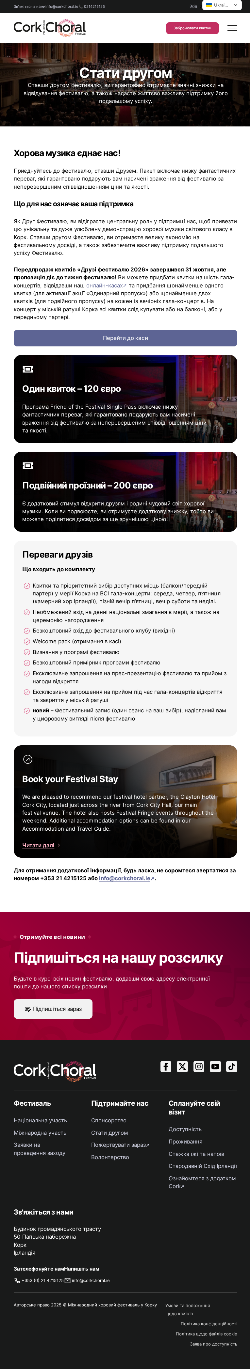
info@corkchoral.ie (61, 6)
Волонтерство (110, 1157)
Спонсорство (108, 1120)
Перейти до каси (125, 338)
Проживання (185, 1141)
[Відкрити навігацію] (232, 28)
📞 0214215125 (91, 6)
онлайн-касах (104, 285)
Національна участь (40, 1120)
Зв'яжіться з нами (29, 6)
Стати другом (109, 1132)
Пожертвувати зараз (118, 1145)
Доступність (185, 1129)
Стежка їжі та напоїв (196, 1154)
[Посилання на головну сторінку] (50, 28)
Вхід (193, 6)
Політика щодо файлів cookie (206, 1333)
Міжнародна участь (40, 1132)
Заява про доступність (213, 1344)
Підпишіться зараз (57, 1009)
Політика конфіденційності (209, 1323)
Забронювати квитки (192, 28)
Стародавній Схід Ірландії (203, 1166)
